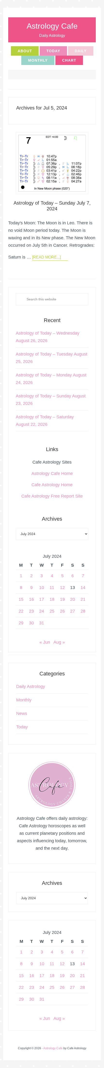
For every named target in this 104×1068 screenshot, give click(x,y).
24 (41, 611)
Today (22, 727)
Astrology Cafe (52, 26)
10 (41, 587)
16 (31, 599)
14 (83, 587)
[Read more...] (46, 257)
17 (41, 599)
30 (31, 623)
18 (52, 599)
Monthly (23, 700)
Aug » (59, 642)
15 (21, 599)
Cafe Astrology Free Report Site (52, 496)
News (21, 713)
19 (62, 599)
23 (31, 611)
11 (52, 587)
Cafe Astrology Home (52, 484)
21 (83, 599)
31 (41, 623)
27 (72, 611)
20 (72, 599)
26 (62, 611)
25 (52, 611)
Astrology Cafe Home (52, 473)
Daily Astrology (30, 686)
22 (21, 611)
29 (21, 623)
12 (62, 587)
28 (83, 611)
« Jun (44, 642)
